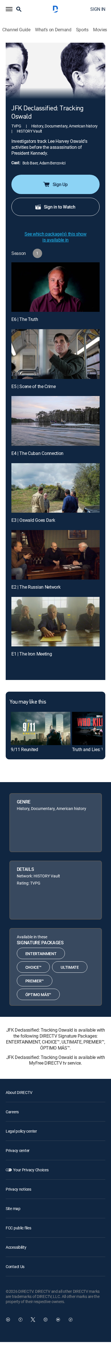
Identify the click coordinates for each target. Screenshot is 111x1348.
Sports (82, 30)
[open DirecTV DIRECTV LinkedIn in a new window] (8, 1319)
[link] (40, 728)
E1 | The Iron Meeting (31, 654)
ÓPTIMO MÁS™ (38, 994)
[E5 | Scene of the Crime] (55, 354)
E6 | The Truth (24, 319)
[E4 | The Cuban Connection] (55, 421)
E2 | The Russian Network (35, 587)
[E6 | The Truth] (55, 287)
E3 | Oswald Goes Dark (33, 520)
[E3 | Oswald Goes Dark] (55, 488)
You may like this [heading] (28, 702)
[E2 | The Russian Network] (55, 555)
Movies (100, 30)
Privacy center (18, 1150)
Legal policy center (21, 1131)
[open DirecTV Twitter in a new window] (33, 1319)
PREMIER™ (34, 981)
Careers (12, 1111)
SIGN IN (97, 9)
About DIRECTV (19, 1092)
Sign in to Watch (59, 207)
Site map (13, 1208)
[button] (9, 9)
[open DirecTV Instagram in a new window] (45, 1319)
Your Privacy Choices (30, 1169)
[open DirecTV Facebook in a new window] (20, 1319)
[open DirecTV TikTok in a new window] (70, 1319)
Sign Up (60, 184)
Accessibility (16, 1247)
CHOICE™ (33, 967)
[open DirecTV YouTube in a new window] (58, 1319)
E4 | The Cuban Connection (37, 453)
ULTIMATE (70, 967)
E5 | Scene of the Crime (33, 386)
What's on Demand (53, 30)
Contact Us (15, 1266)
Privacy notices (18, 1189)
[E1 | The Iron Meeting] (55, 621)
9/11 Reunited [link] (24, 749)
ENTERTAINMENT (41, 953)
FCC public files (18, 1227)
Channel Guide (16, 30)
